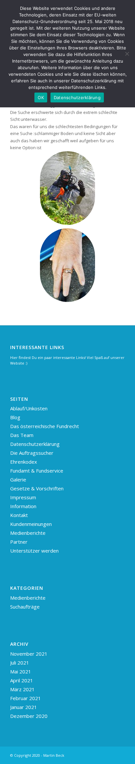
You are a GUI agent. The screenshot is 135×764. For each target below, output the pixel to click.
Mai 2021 (20, 671)
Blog (15, 417)
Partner (19, 541)
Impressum (23, 497)
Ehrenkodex (23, 461)
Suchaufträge (25, 606)
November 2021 (29, 653)
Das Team (21, 435)
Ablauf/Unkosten (29, 408)
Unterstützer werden (34, 550)
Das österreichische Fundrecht (44, 426)
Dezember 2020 (29, 716)
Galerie (18, 479)
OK (41, 97)
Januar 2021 (23, 707)
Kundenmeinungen (31, 524)
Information (23, 506)
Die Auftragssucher (31, 453)
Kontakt (19, 515)
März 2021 (22, 689)
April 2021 (21, 680)
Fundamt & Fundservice (36, 470)
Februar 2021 (25, 698)
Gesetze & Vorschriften (37, 488)
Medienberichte (28, 533)
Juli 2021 (19, 662)
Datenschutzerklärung (35, 444)
